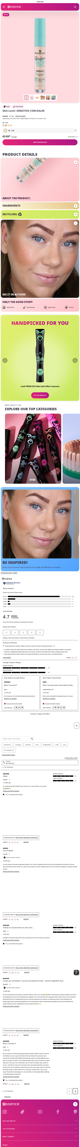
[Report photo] (4, 492)
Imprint (5, 1145)
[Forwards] (75, 360)
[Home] (14, 7)
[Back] (5, 360)
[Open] (4, 7)
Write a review (20, 116)
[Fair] (3, 125)
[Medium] (11, 125)
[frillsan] (36, 524)
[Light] (9, 125)
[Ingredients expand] (76, 206)
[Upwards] (75, 1104)
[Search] (75, 6)
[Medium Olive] (6, 125)
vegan (8, 106)
